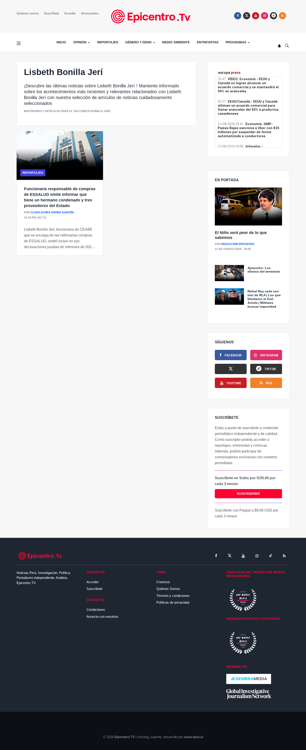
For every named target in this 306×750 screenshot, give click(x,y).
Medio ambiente (176, 42)
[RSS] (284, 556)
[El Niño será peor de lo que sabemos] (248, 207)
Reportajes (107, 42)
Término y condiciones (173, 596)
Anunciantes (90, 13)
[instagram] (264, 15)
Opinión (79, 42)
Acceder (70, 13)
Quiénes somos (28, 13)
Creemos (163, 582)
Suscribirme (248, 493)
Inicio (61, 42)
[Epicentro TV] (153, 16)
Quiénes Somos (168, 589)
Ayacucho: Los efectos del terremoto (264, 270)
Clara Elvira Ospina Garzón (52, 212)
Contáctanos (95, 609)
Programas (236, 42)
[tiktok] (270, 556)
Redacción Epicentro (237, 244)
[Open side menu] (19, 43)
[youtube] (255, 15)
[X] (231, 369)
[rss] (273, 15)
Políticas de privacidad (172, 602)
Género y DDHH (138, 42)
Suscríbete (51, 13)
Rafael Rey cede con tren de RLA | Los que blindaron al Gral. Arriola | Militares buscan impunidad (264, 298)
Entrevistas (207, 42)
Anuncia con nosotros (102, 616)
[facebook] (237, 15)
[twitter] (246, 15)
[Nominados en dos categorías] (243, 642)
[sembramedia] (248, 679)
